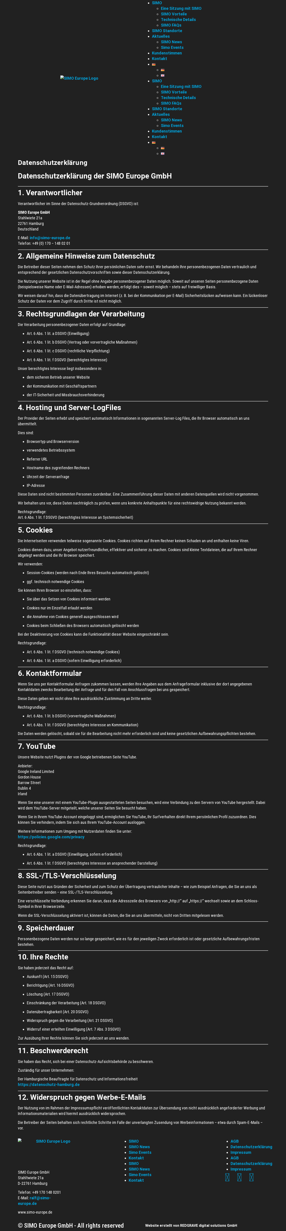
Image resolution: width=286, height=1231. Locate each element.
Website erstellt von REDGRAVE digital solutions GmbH (191, 1225)
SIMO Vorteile (174, 92)
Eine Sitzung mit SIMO (181, 86)
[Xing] (239, 1177)
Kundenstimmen (167, 131)
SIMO (157, 81)
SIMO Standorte (167, 108)
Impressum (241, 1152)
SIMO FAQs (171, 103)
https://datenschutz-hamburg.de (49, 1084)
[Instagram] (251, 1177)
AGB (235, 1141)
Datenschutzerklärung (251, 1146)
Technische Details (178, 97)
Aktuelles (161, 114)
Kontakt (159, 136)
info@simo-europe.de (50, 237)
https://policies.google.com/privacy (51, 837)
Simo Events (172, 125)
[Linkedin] (227, 1177)
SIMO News (171, 120)
